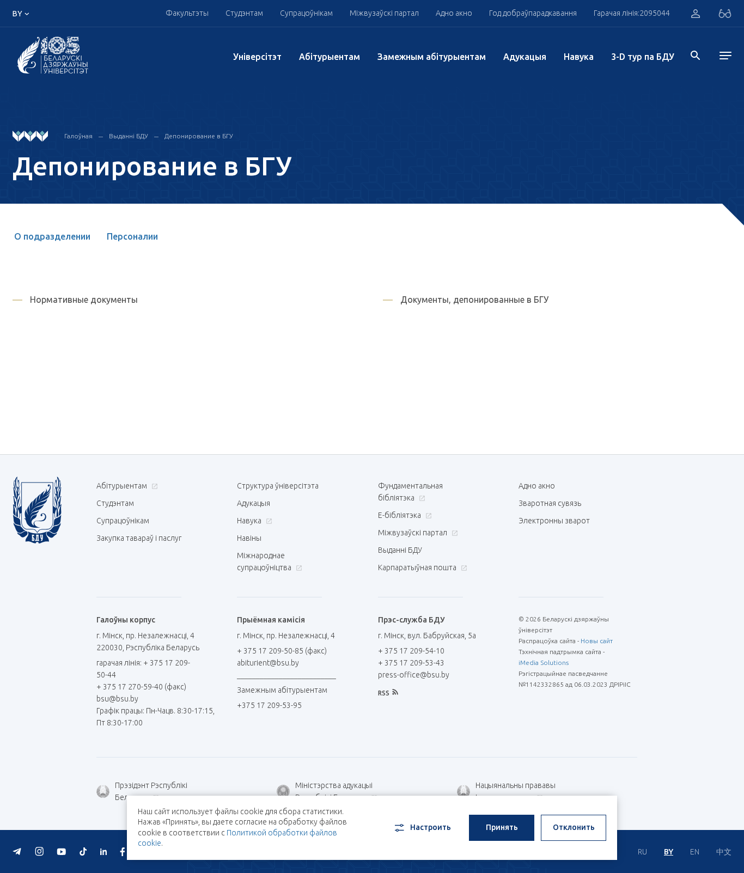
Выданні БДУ (128, 135)
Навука (579, 57)
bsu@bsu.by (117, 698)
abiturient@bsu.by (268, 662)
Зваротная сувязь (550, 503)
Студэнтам (115, 503)
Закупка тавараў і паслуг (138, 538)
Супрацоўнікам (122, 520)
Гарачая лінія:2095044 (632, 13)
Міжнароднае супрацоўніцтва (265, 561)
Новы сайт (597, 640)
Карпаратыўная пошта (418, 567)
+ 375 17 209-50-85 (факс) (282, 650)
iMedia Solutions (544, 662)
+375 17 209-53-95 (269, 705)
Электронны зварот (554, 520)
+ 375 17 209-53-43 (411, 662)
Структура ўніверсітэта (278, 485)
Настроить (430, 827)
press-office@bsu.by (413, 674)
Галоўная (78, 135)
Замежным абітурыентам (431, 57)
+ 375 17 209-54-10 (411, 650)
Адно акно (454, 13)
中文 (723, 851)
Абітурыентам (329, 57)
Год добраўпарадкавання (533, 13)
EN (694, 851)
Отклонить (574, 827)
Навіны (249, 538)
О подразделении (52, 236)
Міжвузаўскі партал (384, 13)
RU (642, 851)
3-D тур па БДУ (642, 57)
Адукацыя (524, 57)
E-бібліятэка (400, 515)
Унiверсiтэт (257, 57)
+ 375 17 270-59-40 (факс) (141, 686)
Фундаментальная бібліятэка (410, 491)
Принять (502, 827)
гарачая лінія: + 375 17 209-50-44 (143, 668)
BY (668, 851)
